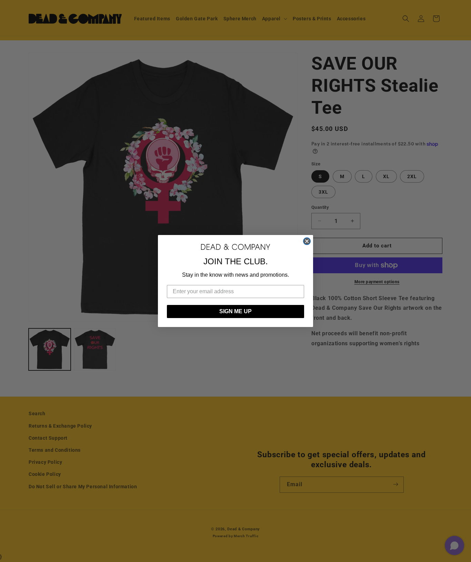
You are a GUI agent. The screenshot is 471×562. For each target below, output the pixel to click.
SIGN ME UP (235, 311)
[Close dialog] (306, 241)
